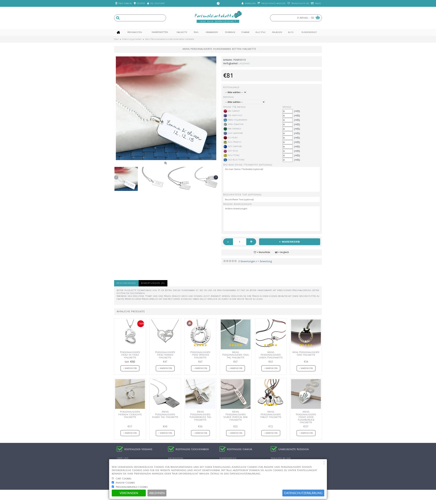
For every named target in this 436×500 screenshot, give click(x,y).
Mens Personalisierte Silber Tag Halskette (165, 414)
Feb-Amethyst (235, 115)
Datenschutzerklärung (303, 493)
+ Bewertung (265, 261)
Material (228, 97)
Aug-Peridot (235, 142)
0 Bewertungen (246, 261)
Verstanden (129, 493)
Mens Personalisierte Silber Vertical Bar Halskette (235, 416)
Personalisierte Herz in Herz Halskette (130, 355)
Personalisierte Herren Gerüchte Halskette (130, 414)
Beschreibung (126, 283)
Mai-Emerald (234, 129)
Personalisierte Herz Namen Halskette (165, 355)
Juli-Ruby (233, 138)
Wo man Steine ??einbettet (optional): (247, 164)
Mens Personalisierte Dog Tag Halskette (235, 355)
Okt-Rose (233, 151)
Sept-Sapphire (235, 146)
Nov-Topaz (233, 155)
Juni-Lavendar (235, 133)
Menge (287, 107)
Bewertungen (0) (153, 283)
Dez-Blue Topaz (236, 160)
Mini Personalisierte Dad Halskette (306, 353)
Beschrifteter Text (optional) (242, 194)
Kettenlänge (231, 87)
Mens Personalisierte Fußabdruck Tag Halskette (200, 416)
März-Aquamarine (237, 120)
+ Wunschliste (263, 252)
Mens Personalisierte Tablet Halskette (270, 414)
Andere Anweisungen (237, 204)
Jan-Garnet (234, 111)
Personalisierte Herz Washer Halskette (200, 355)
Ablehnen (157, 493)
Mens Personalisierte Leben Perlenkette (271, 355)
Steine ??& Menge (234, 107)
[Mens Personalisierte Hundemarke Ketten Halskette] (166, 108)
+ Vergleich (283, 252)
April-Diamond (236, 124)
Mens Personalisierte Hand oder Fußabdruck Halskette (306, 417)
